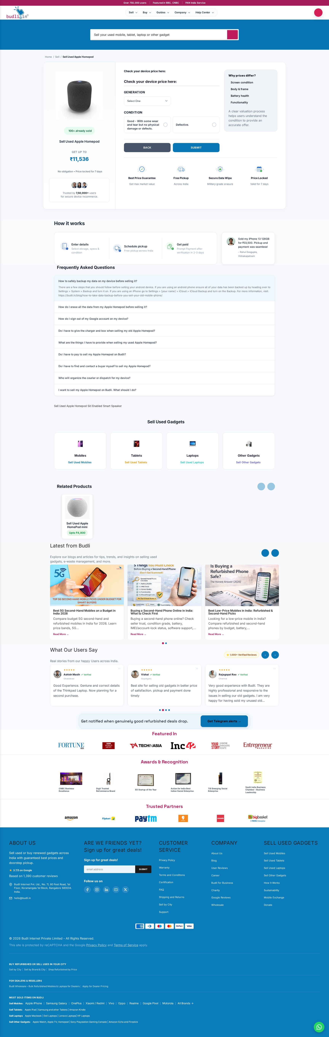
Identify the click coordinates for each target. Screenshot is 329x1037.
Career (215, 875)
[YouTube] (116, 889)
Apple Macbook (33, 1015)
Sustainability (271, 890)
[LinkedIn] (106, 889)
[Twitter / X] (125, 889)
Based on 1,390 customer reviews (33, 876)
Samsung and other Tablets (52, 1009)
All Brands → (185, 1003)
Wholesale (217, 904)
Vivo (111, 1003)
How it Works (272, 882)
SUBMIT (196, 147)
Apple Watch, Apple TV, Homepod (51, 1021)
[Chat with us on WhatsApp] (319, 1027)
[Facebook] (87, 889)
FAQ (161, 889)
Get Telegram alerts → (224, 721)
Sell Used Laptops (274, 867)
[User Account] (318, 12)
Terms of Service (126, 945)
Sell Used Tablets (274, 860)
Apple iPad (30, 1009)
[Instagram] (96, 889)
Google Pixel (150, 1003)
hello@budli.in (22, 898)
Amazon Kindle (77, 1009)
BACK (147, 147)
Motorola (167, 1003)
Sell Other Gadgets (275, 875)
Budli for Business (222, 882)
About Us (216, 853)
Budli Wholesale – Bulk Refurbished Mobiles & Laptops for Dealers (44, 986)
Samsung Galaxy (56, 1003)
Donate (268, 904)
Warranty (164, 867)
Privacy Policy (167, 860)
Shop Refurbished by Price (62, 969)
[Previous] (265, 553)
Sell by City (165, 904)
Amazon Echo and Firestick (123, 1021)
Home (48, 56)
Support (163, 911)
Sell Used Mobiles (274, 853)
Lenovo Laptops (67, 1015)
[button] (71, 745)
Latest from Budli (70, 546)
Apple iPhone (33, 1003)
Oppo (121, 1003)
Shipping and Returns (171, 897)
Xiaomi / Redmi (95, 1003)
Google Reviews (221, 897)
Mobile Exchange (274, 897)
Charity (215, 890)
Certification (166, 882)
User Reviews (219, 867)
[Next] (275, 553)
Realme (134, 1003)
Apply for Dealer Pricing (95, 986)
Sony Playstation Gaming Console (88, 1021)
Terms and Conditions (172, 874)
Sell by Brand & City (35, 969)
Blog (214, 860)
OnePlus (76, 1003)
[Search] (232, 34)
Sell (57, 56)
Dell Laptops (50, 1015)
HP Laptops (83, 1015)
